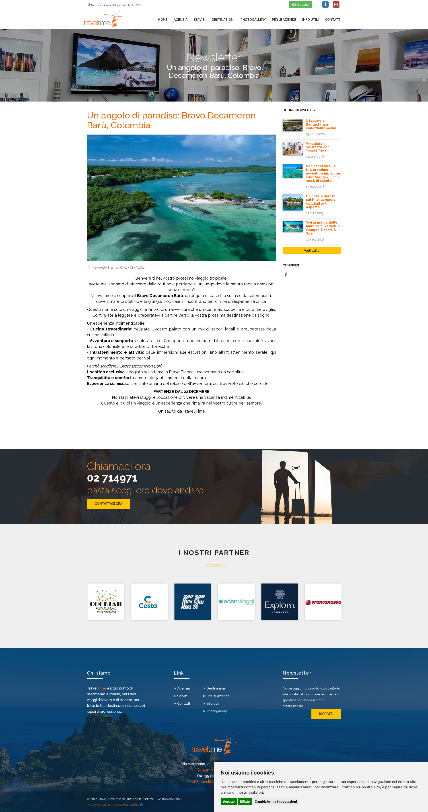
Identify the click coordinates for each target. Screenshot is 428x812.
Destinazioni (223, 19)
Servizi (200, 19)
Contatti (333, 19)
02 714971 (112, 477)
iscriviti (326, 714)
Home (162, 19)
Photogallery (253, 19)
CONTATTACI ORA (108, 503)
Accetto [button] (229, 801)
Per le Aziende (284, 19)
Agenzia (180, 19)
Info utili (310, 19)
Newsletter (302, 4)
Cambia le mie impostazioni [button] (276, 801)
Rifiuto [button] (245, 801)
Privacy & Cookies (99, 804)
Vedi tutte (311, 250)
